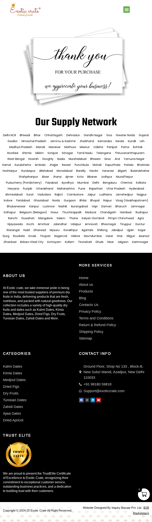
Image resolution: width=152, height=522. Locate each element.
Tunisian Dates (13, 318)
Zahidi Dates (35, 318)
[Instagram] (87, 400)
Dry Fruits (58, 314)
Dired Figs (42, 314)
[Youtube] (98, 400)
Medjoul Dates (23, 314)
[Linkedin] (92, 400)
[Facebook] (81, 400)
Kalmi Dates (45, 309)
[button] (126, 9)
